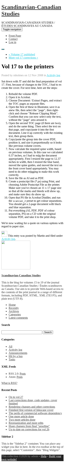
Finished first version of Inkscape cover (31, 409)
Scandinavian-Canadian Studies (21, 275)
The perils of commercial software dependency (35, 413)
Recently (14, 308)
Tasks (12, 359)
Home (12, 304)
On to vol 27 (16, 397)
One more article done (21, 416)
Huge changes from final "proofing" (29, 426)
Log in (12, 42)
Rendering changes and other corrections (32, 406)
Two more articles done (22, 419)
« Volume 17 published (22, 54)
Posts (23, 373)
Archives (14, 311)
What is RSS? (9, 383)
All (10, 346)
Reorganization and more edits (26, 422)
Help (43, 456)
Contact (13, 38)
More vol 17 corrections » (23, 57)
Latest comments (18, 317)
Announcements (18, 352)
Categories (15, 314)
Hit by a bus (16, 356)
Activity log (53, 75)
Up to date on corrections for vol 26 (29, 429)
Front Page (15, 35)
